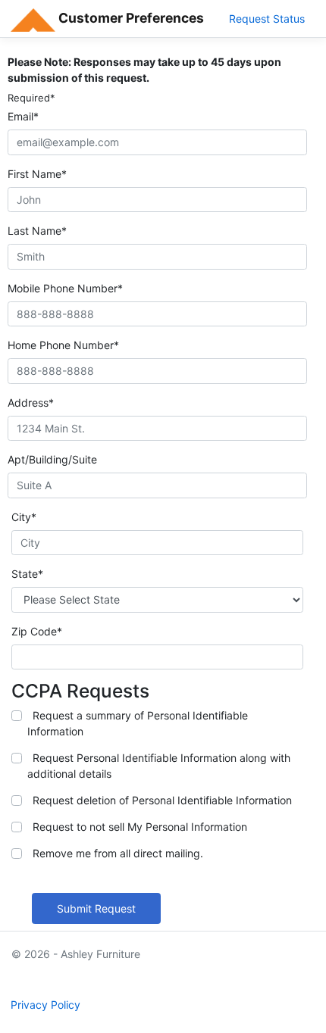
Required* (31, 98)
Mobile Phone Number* (65, 288)
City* (23, 516)
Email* (23, 116)
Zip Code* (36, 631)
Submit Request (96, 908)
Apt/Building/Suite (52, 459)
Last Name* (37, 230)
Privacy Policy (45, 1004)
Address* (31, 402)
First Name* (37, 173)
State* (27, 573)
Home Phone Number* (63, 345)
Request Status (267, 18)
